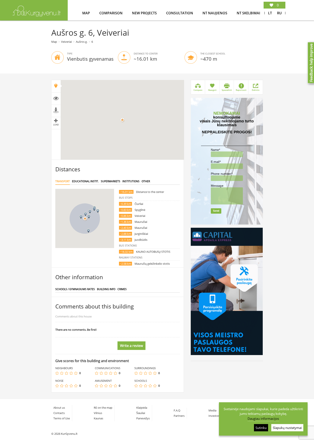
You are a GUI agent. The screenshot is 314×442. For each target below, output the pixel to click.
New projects (145, 13)
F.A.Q (177, 410)
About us (59, 408)
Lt (270, 13)
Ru (279, 13)
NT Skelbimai (248, 13)
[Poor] (61, 373)
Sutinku (261, 428)
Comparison (111, 13)
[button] (85, 214)
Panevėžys (143, 418)
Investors (214, 416)
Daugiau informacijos (263, 418)
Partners (179, 416)
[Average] (66, 373)
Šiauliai (140, 413)
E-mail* (216, 161)
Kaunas (98, 418)
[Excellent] (75, 373)
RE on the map (103, 408)
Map (86, 13)
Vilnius (98, 413)
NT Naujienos (215, 13)
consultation (180, 13)
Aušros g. (81, 42)
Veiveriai (66, 42)
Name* (215, 149)
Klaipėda (141, 408)
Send (216, 210)
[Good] (71, 373)
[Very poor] (57, 373)
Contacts (59, 413)
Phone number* (221, 173)
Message (217, 185)
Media (212, 410)
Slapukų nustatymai (287, 428)
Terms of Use (61, 418)
